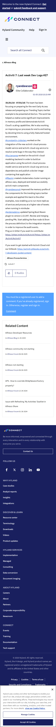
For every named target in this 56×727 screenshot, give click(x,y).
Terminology (8, 523)
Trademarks (40, 684)
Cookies (24, 679)
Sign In (43, 30)
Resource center (10, 517)
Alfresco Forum (13, 354)
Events (6, 630)
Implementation (10, 555)
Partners (6, 604)
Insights (6, 497)
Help (31, 30)
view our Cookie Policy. (35, 708)
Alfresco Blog (10, 62)
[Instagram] (22, 469)
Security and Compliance (20, 684)
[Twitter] (14, 469)
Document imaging (11, 578)
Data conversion (10, 572)
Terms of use (37, 679)
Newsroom (8, 616)
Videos (6, 535)
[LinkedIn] (30, 469)
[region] (28, 706)
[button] (9, 273)
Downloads (8, 529)
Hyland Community (13, 30)
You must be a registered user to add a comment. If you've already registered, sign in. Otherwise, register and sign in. (27, 301)
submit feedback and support (30, 8)
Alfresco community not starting (19, 348)
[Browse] (6, 39)
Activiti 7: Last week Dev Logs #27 (26, 75)
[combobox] (28, 50)
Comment (11, 311)
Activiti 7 (11, 264)
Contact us (28, 451)
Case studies (8, 485)
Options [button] (49, 90)
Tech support (9, 648)
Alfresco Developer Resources (18, 332)
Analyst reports (10, 491)
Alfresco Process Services (17, 258)
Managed (7, 561)
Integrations (8, 503)
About (6, 598)
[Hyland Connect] (22, 19)
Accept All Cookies (28, 722)
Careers (6, 592)
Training (6, 636)
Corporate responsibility (14, 610)
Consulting (8, 566)
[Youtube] (38, 469)
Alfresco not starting (14, 365)
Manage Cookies (28, 714)
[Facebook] (6, 469)
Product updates (10, 541)
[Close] (52, 689)
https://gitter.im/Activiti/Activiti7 (20, 234)
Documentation (10, 642)
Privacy (14, 679)
